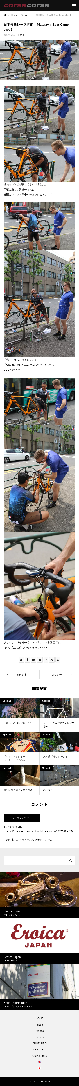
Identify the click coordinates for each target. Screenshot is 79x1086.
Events (40, 1037)
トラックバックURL (13, 827)
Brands (39, 1031)
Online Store (39, 1055)
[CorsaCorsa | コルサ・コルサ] (26, 5)
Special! (21, 35)
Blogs (39, 1024)
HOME (39, 1018)
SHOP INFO (40, 1043)
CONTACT (39, 1049)
